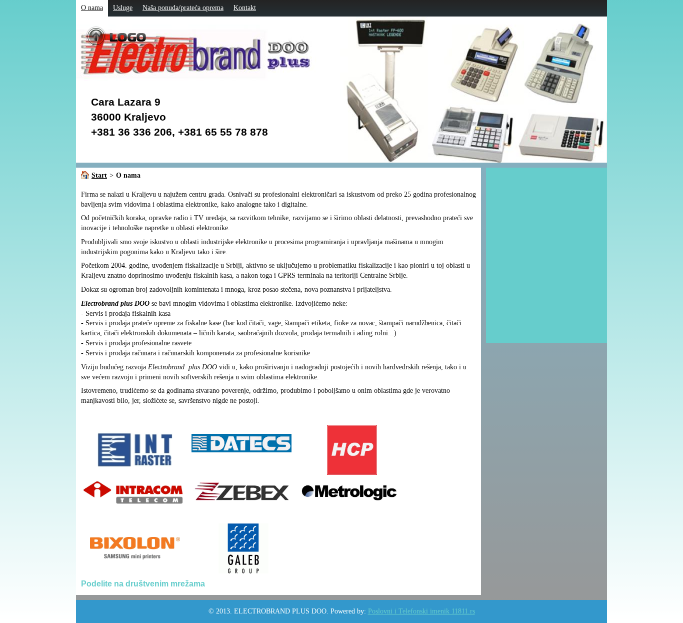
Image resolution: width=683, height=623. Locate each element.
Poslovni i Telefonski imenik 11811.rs (421, 611)
